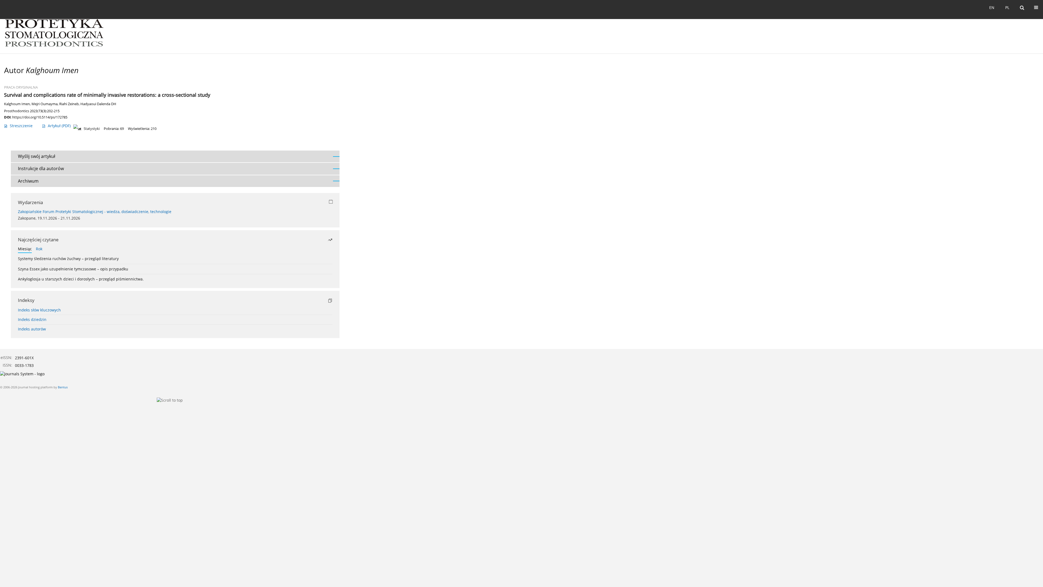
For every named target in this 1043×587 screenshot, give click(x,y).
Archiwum (28, 181)
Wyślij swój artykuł (36, 156)
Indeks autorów (32, 329)
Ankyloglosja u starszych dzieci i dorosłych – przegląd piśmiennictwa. (81, 279)
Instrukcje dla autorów (41, 168)
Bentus (63, 387)
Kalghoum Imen (17, 104)
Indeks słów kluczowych (39, 310)
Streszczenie (21, 125)
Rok (39, 248)
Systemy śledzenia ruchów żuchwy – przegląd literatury (68, 258)
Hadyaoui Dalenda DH (98, 104)
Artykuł (59, 125)
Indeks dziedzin (32, 319)
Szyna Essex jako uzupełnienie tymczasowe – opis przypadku (73, 268)
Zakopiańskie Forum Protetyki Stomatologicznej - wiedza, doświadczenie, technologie (94, 211)
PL (1007, 7)
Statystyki (92, 128)
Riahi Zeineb (69, 104)
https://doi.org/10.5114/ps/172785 (39, 117)
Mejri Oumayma (45, 104)
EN (991, 7)
